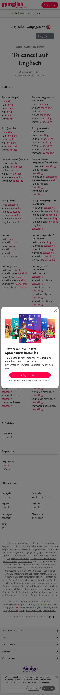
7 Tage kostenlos (30, 375)
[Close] (55, 310)
